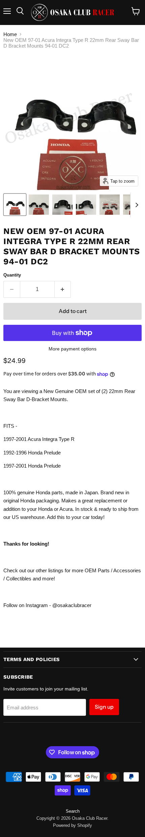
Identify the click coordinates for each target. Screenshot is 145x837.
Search (73, 811)
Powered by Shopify (72, 825)
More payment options (72, 348)
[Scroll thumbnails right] (135, 204)
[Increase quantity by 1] (63, 289)
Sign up (104, 707)
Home (10, 34)
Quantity (12, 275)
